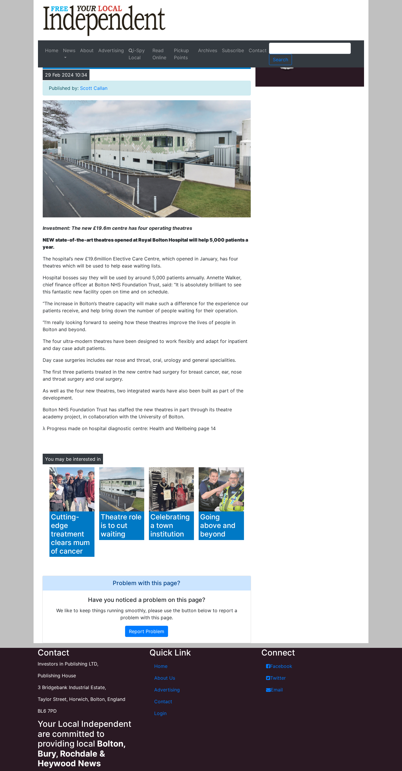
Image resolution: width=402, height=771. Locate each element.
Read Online (159, 53)
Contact (258, 50)
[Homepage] (104, 20)
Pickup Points (181, 53)
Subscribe (233, 50)
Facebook (281, 666)
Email (277, 690)
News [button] (69, 50)
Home (51, 50)
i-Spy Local (137, 53)
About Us (164, 678)
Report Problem (146, 631)
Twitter (278, 678)
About (87, 50)
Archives (207, 50)
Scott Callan (93, 88)
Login (160, 713)
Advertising (111, 50)
